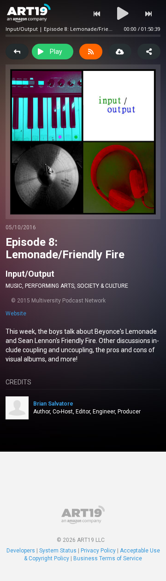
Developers (20, 550)
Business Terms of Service (107, 558)
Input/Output (30, 274)
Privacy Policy (98, 550)
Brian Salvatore (53, 404)
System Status (58, 550)
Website (16, 313)
